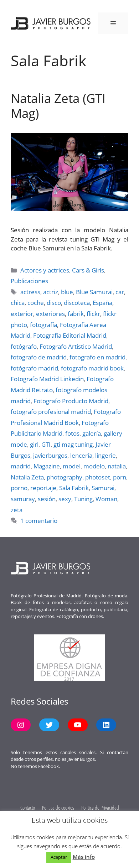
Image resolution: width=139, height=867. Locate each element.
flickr (93, 314)
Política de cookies (58, 807)
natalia (117, 466)
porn (119, 477)
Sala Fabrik (74, 488)
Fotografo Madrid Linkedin (47, 379)
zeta (16, 510)
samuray (23, 499)
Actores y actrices (44, 270)
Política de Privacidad (100, 807)
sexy (64, 499)
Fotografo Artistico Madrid (76, 346)
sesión (47, 499)
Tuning (83, 499)
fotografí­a (43, 325)
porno (19, 488)
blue (67, 292)
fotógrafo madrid (34, 368)
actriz (50, 292)
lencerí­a (81, 455)
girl (34, 444)
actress (30, 292)
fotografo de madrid (39, 357)
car (119, 292)
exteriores (50, 314)
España (102, 302)
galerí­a (91, 433)
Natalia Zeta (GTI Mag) (58, 105)
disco (54, 302)
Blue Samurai (94, 292)
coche (35, 302)
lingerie (105, 455)
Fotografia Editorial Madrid (69, 335)
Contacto (27, 807)
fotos (72, 433)
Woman (106, 499)
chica (18, 302)
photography (64, 477)
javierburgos (50, 455)
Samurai (103, 488)
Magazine (47, 466)
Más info (84, 856)
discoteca (77, 302)
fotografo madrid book (92, 368)
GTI (46, 444)
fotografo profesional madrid (51, 411)
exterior (22, 314)
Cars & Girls (88, 270)
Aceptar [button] (59, 857)
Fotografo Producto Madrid (71, 401)
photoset (97, 477)
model (72, 466)
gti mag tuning (73, 444)
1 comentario (38, 520)
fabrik (76, 314)
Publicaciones (29, 281)
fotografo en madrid (97, 357)
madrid (21, 466)
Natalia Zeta (27, 477)
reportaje (43, 488)
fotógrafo (24, 346)
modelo (94, 466)
